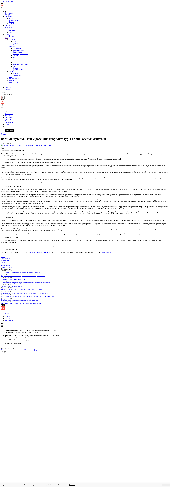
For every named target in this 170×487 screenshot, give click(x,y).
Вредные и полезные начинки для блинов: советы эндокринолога (23, 276)
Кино (14, 41)
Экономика (8, 27)
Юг (14, 62)
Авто (10, 77)
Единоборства (17, 75)
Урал (14, 66)
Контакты (7, 316)
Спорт (11, 71)
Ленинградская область (20, 54)
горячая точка (5, 258)
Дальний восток (18, 70)
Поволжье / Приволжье (20, 64)
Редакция (8, 87)
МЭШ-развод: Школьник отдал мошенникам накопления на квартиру (24, 293)
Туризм (3, 134)
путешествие (5, 260)
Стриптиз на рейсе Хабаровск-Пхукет (13, 279)
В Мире (7, 15)
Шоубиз (11, 22)
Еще (6, 38)
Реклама (7, 89)
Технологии (9, 29)
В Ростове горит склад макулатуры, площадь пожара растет (21, 303)
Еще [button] (6, 126)
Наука (7, 34)
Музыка (15, 43)
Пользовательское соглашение (11, 350)
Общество (8, 16)
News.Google (45, 252)
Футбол (15, 73)
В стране (12, 18)
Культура (12, 39)
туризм (3, 262)
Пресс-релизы (13, 82)
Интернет (12, 31)
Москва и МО (17, 48)
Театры (15, 45)
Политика (8, 25)
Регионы (12, 47)
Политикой (72, 485)
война (3, 257)
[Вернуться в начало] (2, 5)
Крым (15, 59)
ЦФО (14, 57)
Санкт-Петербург (18, 50)
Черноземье (16, 55)
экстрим (3, 264)
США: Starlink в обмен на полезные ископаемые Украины (20, 272)
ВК (114, 252)
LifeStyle (11, 23)
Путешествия (13, 20)
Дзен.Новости (35, 252)
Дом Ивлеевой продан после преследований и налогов (19, 300)
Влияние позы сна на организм (11, 286)
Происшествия (14, 78)
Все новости (9, 13)
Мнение (11, 80)
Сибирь (15, 68)
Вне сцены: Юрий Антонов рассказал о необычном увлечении (22, 289)
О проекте (8, 313)
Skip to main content (7, 1)
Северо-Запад (17, 52)
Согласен (166, 485)
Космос (11, 36)
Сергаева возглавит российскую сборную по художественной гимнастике (25, 283)
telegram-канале (106, 252)
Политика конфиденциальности (35, 350)
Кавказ (15, 61)
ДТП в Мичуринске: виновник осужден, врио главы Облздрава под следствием (28, 296)
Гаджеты (12, 32)
